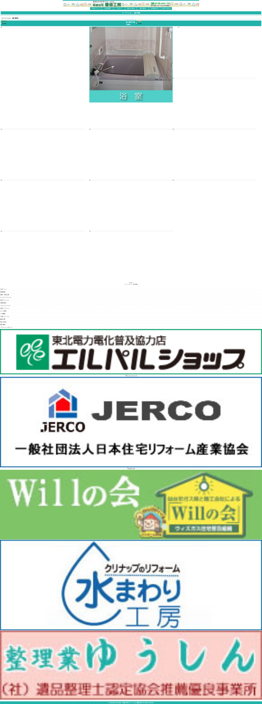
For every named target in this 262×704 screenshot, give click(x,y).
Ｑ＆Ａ (119, 8)
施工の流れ (131, 8)
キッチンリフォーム (5, 297)
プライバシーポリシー (6, 327)
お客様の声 (154, 8)
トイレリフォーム (5, 305)
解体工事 (2, 319)
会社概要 (108, 8)
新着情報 (2, 292)
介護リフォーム (4, 316)
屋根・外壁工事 (4, 294)
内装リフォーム (4, 308)
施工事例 (143, 8)
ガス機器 (2, 313)
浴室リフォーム (4, 300)
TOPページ (96, 8)
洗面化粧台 (3, 303)
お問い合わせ (166, 8)
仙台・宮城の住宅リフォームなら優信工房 (10, 0)
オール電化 (3, 311)
